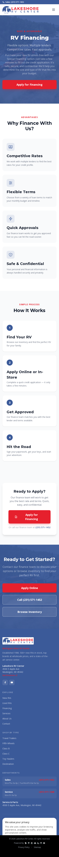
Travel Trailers (9, 738)
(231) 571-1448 (46, 791)
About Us (6, 718)
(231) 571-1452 (42, 527)
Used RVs (7, 703)
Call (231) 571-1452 (29, 600)
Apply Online (29, 588)
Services (6, 713)
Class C (6, 753)
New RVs (6, 698)
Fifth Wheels (8, 743)
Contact (6, 723)
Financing (7, 708)
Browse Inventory (29, 612)
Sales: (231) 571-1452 (14, 2)
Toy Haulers (8, 758)
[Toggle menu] (54, 10)
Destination (8, 763)
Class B (6, 748)
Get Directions (8, 675)
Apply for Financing (29, 84)
